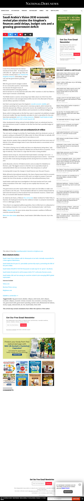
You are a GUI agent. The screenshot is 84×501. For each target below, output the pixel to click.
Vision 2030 (37, 305)
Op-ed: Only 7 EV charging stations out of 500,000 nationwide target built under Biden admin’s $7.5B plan (68, 113)
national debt (16, 305)
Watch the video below (9, 215)
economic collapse (8, 301)
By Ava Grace (65, 102)
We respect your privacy (33, 490)
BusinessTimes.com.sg (9, 287)
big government (17, 299)
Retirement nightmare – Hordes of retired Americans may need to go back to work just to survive (68, 185)
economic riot (30, 301)
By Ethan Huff (65, 203)
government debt (11, 303)
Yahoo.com (6, 284)
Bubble (25, 299)
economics (37, 301)
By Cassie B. (64, 85)
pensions (24, 10)
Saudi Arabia (29, 305)
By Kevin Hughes (65, 79)
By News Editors (65, 121)
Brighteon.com (7, 290)
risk (47, 10)
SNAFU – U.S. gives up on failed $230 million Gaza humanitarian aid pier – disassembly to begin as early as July (68, 216)
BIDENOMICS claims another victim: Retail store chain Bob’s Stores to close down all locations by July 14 (68, 146)
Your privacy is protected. (11, 329)
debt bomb (36, 299)
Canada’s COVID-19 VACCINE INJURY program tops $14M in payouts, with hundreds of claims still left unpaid (69, 99)
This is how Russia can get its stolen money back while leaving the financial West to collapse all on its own (68, 200)
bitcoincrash (15, 10)
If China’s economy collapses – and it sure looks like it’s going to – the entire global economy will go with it (68, 208)
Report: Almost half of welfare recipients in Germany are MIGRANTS (68, 106)
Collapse (30, 299)
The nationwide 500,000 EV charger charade (68, 119)
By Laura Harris (65, 108)
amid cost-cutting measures (25, 117)
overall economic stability (38, 104)
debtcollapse (55, 10)
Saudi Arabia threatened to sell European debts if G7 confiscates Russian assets (27, 272)
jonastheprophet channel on (29, 251)
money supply (7, 305)
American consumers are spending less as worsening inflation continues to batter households (68, 177)
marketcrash (5, 10)
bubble (41, 10)
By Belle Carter (65, 94)
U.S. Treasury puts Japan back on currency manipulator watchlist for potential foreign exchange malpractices (68, 192)
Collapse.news (11, 210)
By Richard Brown (66, 141)
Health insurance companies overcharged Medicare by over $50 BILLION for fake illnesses (67, 126)
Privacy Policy (42, 495)
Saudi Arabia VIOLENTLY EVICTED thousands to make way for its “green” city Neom (27, 269)
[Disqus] (29, 412)
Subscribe (76, 499)
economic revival (20, 301)
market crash (35, 303)
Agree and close (68, 491)
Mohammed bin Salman (47, 303)
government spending (24, 303)
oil (21, 305)
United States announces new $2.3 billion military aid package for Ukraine (67, 153)
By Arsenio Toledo (66, 129)
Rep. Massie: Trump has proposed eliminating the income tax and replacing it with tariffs (68, 170)
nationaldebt (33, 10)
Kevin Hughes (16, 31)
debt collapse (45, 299)
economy (44, 301)
